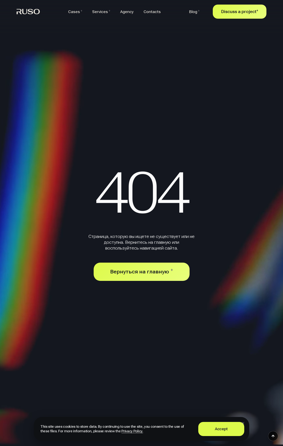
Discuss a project (239, 11)
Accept (221, 429)
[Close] (243, 423)
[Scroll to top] (273, 436)
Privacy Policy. (132, 431)
